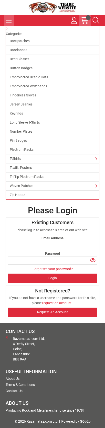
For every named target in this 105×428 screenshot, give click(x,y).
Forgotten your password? (52, 269)
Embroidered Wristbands (28, 86)
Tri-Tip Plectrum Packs (26, 177)
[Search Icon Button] (96, 20)
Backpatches (20, 41)
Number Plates (21, 131)
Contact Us (14, 391)
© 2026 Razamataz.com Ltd (36, 421)
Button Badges (21, 68)
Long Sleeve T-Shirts (25, 122)
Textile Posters (21, 168)
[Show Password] (92, 260)
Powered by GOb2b (76, 421)
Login (52, 278)
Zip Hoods (17, 195)
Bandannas (18, 50)
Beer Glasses (19, 59)
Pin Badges (18, 140)
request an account (57, 303)
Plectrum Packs (21, 149)
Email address (52, 238)
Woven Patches (21, 186)
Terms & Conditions (20, 385)
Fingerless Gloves (23, 95)
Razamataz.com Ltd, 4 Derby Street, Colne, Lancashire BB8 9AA (29, 349)
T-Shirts (15, 159)
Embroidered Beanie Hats (29, 77)
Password (52, 253)
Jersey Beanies (21, 104)
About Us (13, 379)
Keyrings (16, 113)
